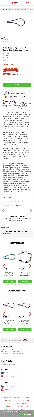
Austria (18, 400)
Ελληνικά (19, 397)
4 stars (19, 201)
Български (9, 397)
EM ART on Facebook (10, 373)
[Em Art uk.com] (11, 3)
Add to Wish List (9, 60)
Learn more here (13, 412)
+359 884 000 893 (26, 5)
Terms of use (4, 353)
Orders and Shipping (17, 353)
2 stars (12, 201)
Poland (17, 406)
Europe (27, 403)
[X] (1, 411)
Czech (9, 403)
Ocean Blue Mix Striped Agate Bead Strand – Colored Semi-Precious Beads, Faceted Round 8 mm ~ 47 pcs (9, 274)
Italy (9, 406)
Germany (9, 400)
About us (3, 349)
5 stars (22, 201)
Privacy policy (4, 351)
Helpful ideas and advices (8, 364)
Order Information (17, 351)
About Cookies (5, 356)
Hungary (18, 403)
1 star (8, 201)
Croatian (27, 400)
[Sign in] (26, 3)
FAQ (13, 349)
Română (28, 397)
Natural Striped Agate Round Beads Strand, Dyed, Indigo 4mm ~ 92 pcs (9, 322)
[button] (7, 284)
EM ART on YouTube (9, 376)
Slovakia (26, 406)
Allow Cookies (26, 415)
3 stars (15, 201)
